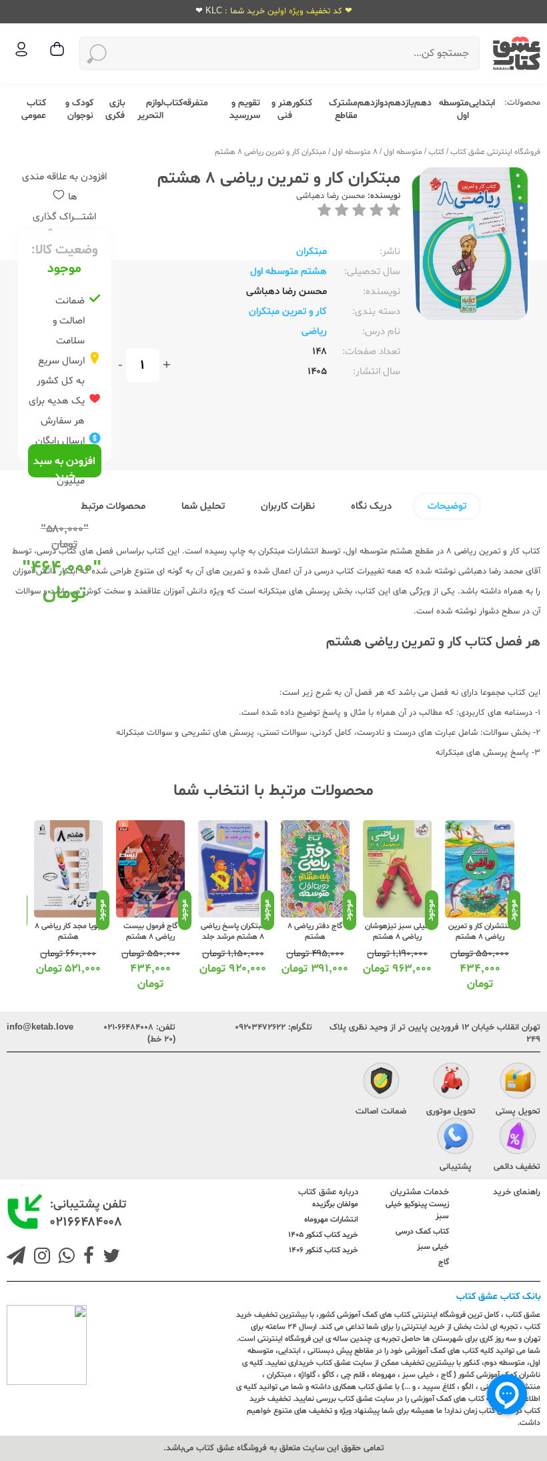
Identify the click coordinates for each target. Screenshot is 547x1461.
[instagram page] (39, 1257)
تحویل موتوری (451, 1112)
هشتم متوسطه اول (288, 272)
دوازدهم (373, 103)
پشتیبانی (456, 1167)
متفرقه (195, 103)
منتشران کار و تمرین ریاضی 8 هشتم (480, 931)
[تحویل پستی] (518, 1083)
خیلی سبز (433, 1247)
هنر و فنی (281, 109)
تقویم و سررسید (244, 109)
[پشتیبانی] (455, 1138)
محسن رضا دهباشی (330, 196)
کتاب (173, 103)
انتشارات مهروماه (331, 1219)
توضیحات (447, 506)
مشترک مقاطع (343, 109)
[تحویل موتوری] (451, 1083)
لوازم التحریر (150, 109)
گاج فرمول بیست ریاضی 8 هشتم (150, 931)
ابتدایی (482, 103)
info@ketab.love (40, 1028)
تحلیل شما (203, 506)
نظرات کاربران (288, 506)
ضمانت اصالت (381, 1112)
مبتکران (311, 252)
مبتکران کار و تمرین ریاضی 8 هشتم (270, 152)
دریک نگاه (371, 506)
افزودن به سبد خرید (64, 465)
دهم (423, 103)
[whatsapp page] (64, 1257)
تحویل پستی (518, 1112)
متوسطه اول (403, 152)
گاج (443, 1262)
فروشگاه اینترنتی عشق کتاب (495, 152)
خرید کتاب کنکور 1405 (323, 1235)
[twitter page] (108, 1257)
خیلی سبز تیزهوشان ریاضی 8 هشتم (397, 931)
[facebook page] (86, 1257)
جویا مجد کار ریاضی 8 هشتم (68, 931)
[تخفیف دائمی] (517, 1138)
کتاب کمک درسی (422, 1231)
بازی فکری (115, 109)
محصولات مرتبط (113, 506)
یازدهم (401, 103)
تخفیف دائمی (517, 1167)
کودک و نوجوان (79, 109)
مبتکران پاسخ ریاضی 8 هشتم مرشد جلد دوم (233, 937)
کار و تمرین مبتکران (288, 312)
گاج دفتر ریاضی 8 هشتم (315, 931)
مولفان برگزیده (335, 1204)
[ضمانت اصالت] (381, 1083)
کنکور (302, 103)
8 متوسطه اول (355, 152)
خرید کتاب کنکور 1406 (323, 1250)
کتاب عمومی (33, 109)
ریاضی (314, 332)
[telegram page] (16, 1257)
